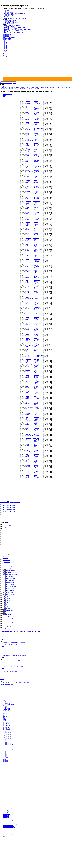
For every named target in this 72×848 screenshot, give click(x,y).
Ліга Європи (5, 64)
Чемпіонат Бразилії (6, 812)
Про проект (5, 836)
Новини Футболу (6, 700)
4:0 (34, 249)
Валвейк (37, 102)
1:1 (34, 118)
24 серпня (2, 639)
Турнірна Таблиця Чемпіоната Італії (16, 30)
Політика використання (7, 840)
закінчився (6, 87)
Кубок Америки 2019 (7, 769)
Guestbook (5, 713)
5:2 (34, 368)
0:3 (34, 257)
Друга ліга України (6, 562)
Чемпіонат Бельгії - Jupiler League (9, 578)
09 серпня (2, 662)
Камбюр (36, 106)
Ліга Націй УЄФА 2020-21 (8, 743)
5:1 (34, 360)
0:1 (34, 108)
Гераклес (36, 113)
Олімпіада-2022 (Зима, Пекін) (8, 821)
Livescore (11, 12)
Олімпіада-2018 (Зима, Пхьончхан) (9, 823)
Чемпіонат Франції (6, 799)
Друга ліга (5, 782)
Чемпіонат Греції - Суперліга (8, 594)
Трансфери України (13, 18)
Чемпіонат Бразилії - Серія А (8, 582)
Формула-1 (5, 67)
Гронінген (28, 106)
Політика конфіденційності (8, 838)
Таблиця (4, 95)
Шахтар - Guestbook (6, 725)
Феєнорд (27, 109)
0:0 (34, 187)
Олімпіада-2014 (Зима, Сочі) (8, 825)
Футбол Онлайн (6, 12)
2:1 (34, 146)
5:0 (34, 112)
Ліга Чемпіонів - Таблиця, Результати (10, 20)
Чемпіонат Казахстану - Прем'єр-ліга (10, 564)
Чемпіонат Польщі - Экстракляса (9, 570)
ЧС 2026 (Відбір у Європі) (8, 732)
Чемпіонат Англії (6, 784)
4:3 (34, 199)
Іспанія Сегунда (6, 789)
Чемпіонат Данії (6, 815)
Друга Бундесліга (6, 28)
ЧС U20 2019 (5, 761)
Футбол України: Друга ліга (8, 15)
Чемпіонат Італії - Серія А (8, 545)
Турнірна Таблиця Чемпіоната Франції (17, 32)
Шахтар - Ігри (5, 724)
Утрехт (36, 101)
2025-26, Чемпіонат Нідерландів (9, 507)
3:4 (34, 243)
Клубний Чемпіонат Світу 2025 (9, 57)
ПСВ (36, 107)
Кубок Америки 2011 (7, 772)
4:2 (34, 136)
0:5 (34, 240)
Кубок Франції (5, 606)
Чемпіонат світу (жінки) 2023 (8, 618)
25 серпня (2, 633)
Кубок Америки (6, 766)
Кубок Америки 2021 (7, 768)
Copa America (5, 61)
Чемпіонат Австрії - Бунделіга (8, 584)
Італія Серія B (5, 31)
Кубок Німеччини (13, 28)
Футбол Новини (6, 10)
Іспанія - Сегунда (6, 554)
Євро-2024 (5, 54)
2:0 (34, 113)
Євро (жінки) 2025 (6, 616)
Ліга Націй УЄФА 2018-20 (8, 744)
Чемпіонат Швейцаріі (7, 813)
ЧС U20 (4, 60)
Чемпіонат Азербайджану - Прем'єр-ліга (10, 568)
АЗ (26, 102)
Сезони (4, 98)
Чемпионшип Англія (7, 26)
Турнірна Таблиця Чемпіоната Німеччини (19, 27)
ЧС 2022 (4, 733)
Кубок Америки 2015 (7, 771)
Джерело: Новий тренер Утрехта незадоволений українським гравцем (16, 666)
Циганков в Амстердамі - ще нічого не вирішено (12, 636)
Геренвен (28, 103)
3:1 (34, 103)
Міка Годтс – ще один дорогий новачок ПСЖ (11, 660)
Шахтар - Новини (6, 722)
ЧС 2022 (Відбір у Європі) (8, 734)
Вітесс (27, 104)
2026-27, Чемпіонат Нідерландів (9, 505)
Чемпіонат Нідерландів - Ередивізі (9, 576)
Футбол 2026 (5, 701)
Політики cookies (6, 839)
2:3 (34, 106)
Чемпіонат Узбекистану (7, 808)
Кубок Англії (13, 26)
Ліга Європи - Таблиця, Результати (9, 21)
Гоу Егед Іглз (37, 103)
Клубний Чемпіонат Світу (8, 610)
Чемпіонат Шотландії (7, 814)
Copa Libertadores (6, 51)
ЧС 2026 (4, 55)
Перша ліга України (6, 560)
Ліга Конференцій (6, 708)
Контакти (4, 837)
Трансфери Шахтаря (22, 18)
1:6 (34, 318)
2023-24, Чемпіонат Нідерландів (9, 511)
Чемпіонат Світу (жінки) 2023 (8, 763)
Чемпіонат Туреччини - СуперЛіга (9, 572)
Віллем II (28, 101)
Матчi (4, 96)
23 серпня (2, 646)
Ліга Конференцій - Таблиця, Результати (10, 22)
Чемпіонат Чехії (6, 816)
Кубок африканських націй (8, 622)
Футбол (2, 2)
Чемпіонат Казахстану (7, 809)
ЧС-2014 (4, 737)
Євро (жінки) (5, 58)
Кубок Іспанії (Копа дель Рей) (8, 790)
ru (2, 1)
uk (0, 1)
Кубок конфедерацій (7, 624)
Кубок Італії (5, 604)
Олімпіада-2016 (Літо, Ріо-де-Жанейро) (10, 824)
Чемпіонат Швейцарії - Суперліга (9, 586)
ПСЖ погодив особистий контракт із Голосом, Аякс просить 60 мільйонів (17, 682)
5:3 (34, 408)
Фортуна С (37, 108)
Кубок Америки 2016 (7, 770)
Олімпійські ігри (6, 73)
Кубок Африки (5, 62)
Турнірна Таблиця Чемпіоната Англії (16, 25)
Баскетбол (5, 69)
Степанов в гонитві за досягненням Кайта (11, 649)
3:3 (34, 139)
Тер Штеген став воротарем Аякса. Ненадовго (11, 676)
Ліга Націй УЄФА (6, 56)
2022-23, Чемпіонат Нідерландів (9, 513)
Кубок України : (6, 779)
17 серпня (2, 651)
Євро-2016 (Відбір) (6, 755)
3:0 (34, 101)
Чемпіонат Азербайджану (8, 811)
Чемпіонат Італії (6, 796)
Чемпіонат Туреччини (7, 810)
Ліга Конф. (5, 65)
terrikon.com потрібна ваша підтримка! (8, 83)
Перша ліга (5, 781)
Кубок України (5, 16)
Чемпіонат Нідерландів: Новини (6, 684)
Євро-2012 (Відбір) (6, 757)
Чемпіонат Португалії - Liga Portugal (10, 574)
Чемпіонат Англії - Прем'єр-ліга (9, 539)
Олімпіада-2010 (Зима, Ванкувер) (9, 827)
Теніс (4, 72)
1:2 (34, 107)
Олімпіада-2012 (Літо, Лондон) (9, 826)
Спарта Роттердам (30, 117)
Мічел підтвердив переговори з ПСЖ (10, 671)
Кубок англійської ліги (7, 598)
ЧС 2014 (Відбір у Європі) (8, 738)
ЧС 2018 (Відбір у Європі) (8, 736)
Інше (4, 66)
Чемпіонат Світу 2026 (7, 525)
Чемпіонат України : (6, 774)
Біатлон (4, 70)
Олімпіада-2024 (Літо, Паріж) (8, 820)
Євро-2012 (5, 756)
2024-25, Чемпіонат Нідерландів (9, 509)
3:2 (34, 115)
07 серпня (2, 668)
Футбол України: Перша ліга (8, 14)
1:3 (34, 102)
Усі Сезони (2, 520)
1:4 (34, 160)
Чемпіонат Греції (6, 817)
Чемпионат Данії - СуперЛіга (8, 592)
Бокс (4, 71)
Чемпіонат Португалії (7, 801)
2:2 (34, 104)
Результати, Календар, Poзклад (8, 776)
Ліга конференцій (6, 535)
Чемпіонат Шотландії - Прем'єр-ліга (9, 588)
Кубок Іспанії (5, 602)
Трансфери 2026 (6, 727)
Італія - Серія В (5, 558)
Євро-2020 (5, 752)
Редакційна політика (7, 841)
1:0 (34, 127)
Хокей (4, 68)
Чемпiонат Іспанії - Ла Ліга (8, 543)
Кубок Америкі (6, 620)
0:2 (34, 151)
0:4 (34, 407)
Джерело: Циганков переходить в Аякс (10, 644)
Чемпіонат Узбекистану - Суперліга (9, 566)
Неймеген (28, 108)
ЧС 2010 (4, 739)
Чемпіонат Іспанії (6, 788)
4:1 (34, 218)
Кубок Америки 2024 (7, 767)
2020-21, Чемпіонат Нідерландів (9, 518)
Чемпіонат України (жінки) (8, 626)
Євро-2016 (5, 754)
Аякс (36, 104)
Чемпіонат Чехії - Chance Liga (8, 590)
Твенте (36, 109)
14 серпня (2, 657)
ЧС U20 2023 (5, 760)
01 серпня (2, 679)
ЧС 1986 (4, 740)
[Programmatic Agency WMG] (0, 843)
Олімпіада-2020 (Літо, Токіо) (8, 822)
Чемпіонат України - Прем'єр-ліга (9, 537)
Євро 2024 (5, 527)
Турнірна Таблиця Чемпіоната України (17, 13)
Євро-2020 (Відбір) (6, 753)
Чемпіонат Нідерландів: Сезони (10, 502)
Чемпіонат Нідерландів (7, 94)
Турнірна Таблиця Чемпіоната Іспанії (16, 29)
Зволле (27, 107)
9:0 (34, 431)
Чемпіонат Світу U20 (7, 614)
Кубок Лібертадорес (6, 608)
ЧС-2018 (4, 735)
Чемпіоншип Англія (6, 552)
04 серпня (2, 673)
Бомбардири (5, 97)
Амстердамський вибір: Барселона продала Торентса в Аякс (14, 655)
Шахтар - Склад (6, 723)
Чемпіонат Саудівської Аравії (8, 580)
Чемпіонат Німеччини (7, 792)
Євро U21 (4, 59)
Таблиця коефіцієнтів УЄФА (8, 23)
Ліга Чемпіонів (5, 63)
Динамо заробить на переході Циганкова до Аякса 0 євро (14, 642)
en (1, 1)
